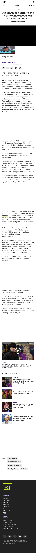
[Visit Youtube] (20, 536)
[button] (18, 351)
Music (18, 10)
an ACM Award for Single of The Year (16, 109)
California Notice (8, 526)
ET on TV (6, 507)
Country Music (13, 469)
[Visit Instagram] (15, 537)
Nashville (24, 469)
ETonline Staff (7, 511)
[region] (18, 35)
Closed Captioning (9, 524)
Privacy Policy (8, 522)
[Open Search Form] (33, 2)
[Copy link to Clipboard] (20, 68)
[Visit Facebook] (5, 537)
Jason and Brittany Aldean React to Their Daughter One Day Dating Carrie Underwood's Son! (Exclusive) (16, 366)
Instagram (6, 501)
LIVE (4, 6)
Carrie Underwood (9, 105)
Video (17, 6)
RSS (4, 513)
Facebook (6, 499)
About (5, 509)
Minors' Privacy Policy (10, 528)
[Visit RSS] (25, 537)
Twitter (5, 503)
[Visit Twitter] (10, 537)
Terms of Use (7, 520)
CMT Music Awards (14, 465)
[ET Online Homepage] (4, 2)
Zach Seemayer (9, 62)
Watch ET (32, 6)
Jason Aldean (7, 80)
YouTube (6, 505)
